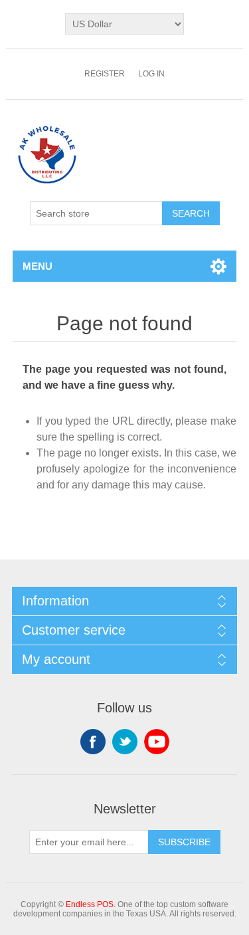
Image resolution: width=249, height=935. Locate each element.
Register (104, 73)
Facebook (93, 741)
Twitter (124, 741)
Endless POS (90, 904)
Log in (151, 73)
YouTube (156, 741)
